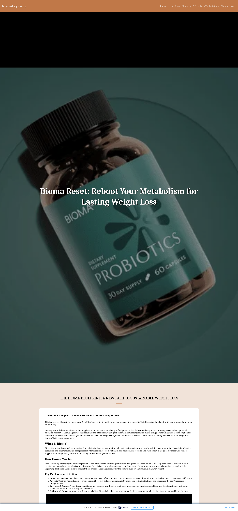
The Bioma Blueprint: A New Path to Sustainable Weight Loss (82, 415)
